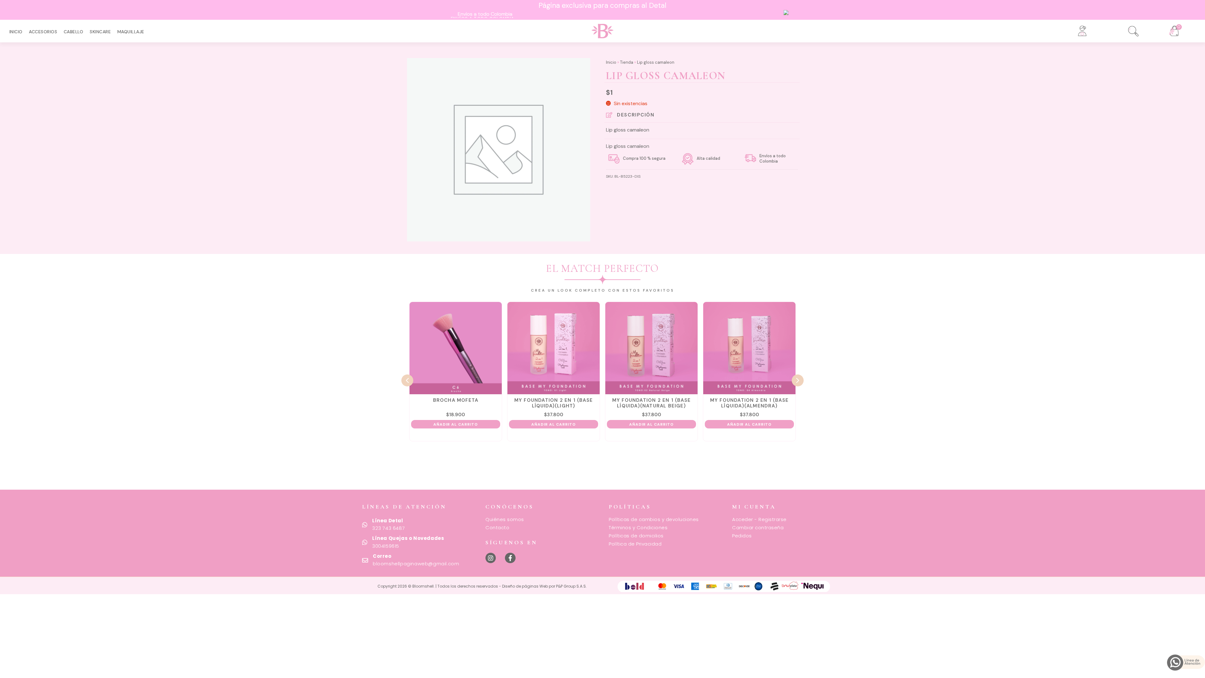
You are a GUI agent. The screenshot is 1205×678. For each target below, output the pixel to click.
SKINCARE (100, 32)
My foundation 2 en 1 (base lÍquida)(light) (510, 403)
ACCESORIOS (43, 32)
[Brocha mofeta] (412, 348)
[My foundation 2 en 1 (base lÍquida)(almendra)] (706, 348)
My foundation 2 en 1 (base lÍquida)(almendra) (706, 403)
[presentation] (407, 380)
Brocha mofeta (412, 400)
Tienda (626, 62)
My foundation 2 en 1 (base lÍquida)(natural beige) (608, 403)
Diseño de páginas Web (525, 586)
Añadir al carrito (412, 424)
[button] (1129, 29)
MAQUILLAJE (130, 32)
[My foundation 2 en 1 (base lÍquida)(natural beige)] (608, 348)
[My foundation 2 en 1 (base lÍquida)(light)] (510, 348)
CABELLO (73, 32)
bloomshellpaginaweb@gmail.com (416, 563)
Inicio (16, 32)
